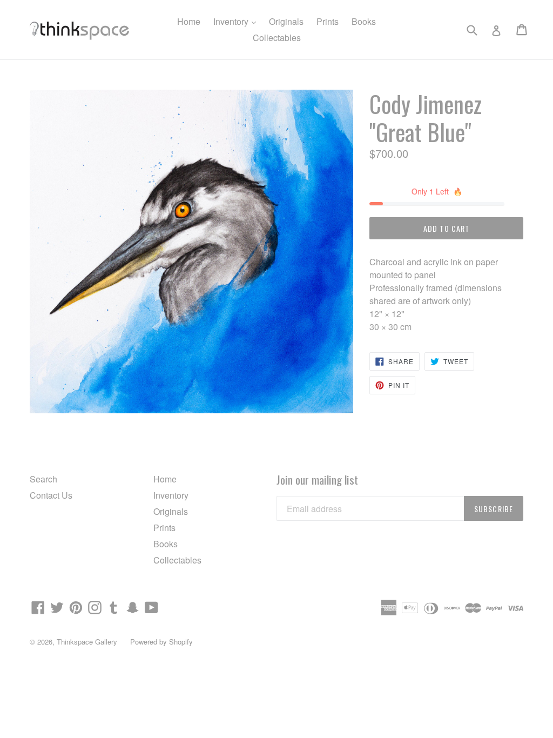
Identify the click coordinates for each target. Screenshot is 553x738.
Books (364, 21)
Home (188, 21)
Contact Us (51, 495)
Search (43, 479)
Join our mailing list (317, 479)
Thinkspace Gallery (87, 641)
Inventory (237, 21)
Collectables (277, 37)
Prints (327, 21)
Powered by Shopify (161, 641)
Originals (286, 21)
